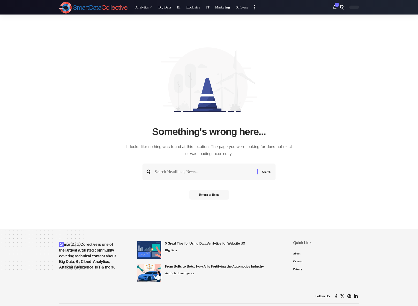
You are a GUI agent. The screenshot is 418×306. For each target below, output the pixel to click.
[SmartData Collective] (93, 7)
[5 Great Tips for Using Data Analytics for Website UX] (149, 250)
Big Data (171, 250)
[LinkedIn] (356, 296)
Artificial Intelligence (179, 273)
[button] (254, 7)
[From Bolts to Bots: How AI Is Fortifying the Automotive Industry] (149, 273)
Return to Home (209, 194)
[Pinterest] (349, 296)
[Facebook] (336, 296)
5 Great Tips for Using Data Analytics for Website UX (205, 243)
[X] (342, 296)
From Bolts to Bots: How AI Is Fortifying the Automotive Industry (214, 266)
